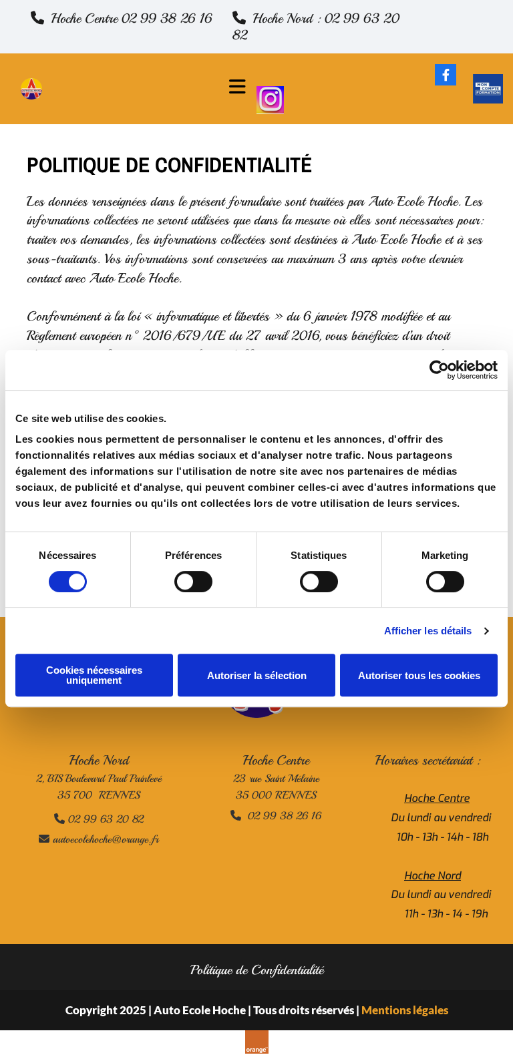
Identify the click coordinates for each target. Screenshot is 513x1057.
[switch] (193, 581)
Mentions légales (404, 1010)
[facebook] (445, 74)
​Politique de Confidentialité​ (256, 970)
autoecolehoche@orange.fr (98, 839)
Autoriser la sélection (257, 675)
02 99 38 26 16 (275, 816)
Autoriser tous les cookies (419, 675)
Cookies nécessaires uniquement (94, 675)
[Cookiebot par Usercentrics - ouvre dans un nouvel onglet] (439, 370)
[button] (121, 18)
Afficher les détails (428, 630)
